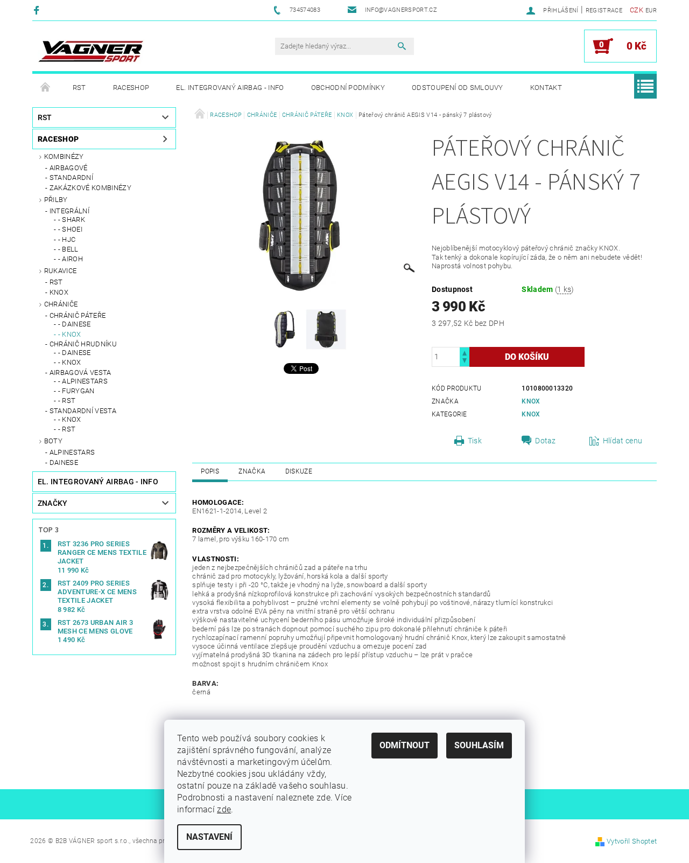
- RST (67, 400)
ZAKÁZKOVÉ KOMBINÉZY (90, 188)
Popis (210, 471)
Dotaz (545, 440)
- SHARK (71, 219)
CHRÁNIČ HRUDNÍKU (83, 344)
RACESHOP (131, 87)
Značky (53, 503)
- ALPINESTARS (83, 381)
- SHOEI (70, 229)
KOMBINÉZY (64, 156)
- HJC (67, 239)
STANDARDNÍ (71, 177)
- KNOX (69, 334)
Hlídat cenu (623, 440)
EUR (651, 10)
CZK (636, 10)
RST (79, 87)
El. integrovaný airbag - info (230, 87)
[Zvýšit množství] (464, 352)
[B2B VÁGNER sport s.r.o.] (91, 51)
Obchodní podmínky (348, 87)
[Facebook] (38, 10)
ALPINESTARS (72, 452)
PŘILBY (56, 200)
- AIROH (70, 259)
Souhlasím (479, 745)
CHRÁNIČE (61, 304)
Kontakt (546, 87)
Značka (251, 471)
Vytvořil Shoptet (632, 841)
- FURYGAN (76, 391)
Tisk (475, 440)
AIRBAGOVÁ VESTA (80, 372)
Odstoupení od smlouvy (457, 87)
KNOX (59, 292)
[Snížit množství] (464, 362)
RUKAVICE (60, 271)
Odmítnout (404, 745)
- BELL (68, 249)
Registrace (604, 10)
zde (224, 809)
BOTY (53, 441)
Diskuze (298, 471)
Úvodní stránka (45, 88)
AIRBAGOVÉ (69, 168)
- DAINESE (74, 324)
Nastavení (209, 837)
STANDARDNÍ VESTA (83, 411)
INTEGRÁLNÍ (69, 211)
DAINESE (64, 462)
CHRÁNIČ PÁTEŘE (78, 315)
